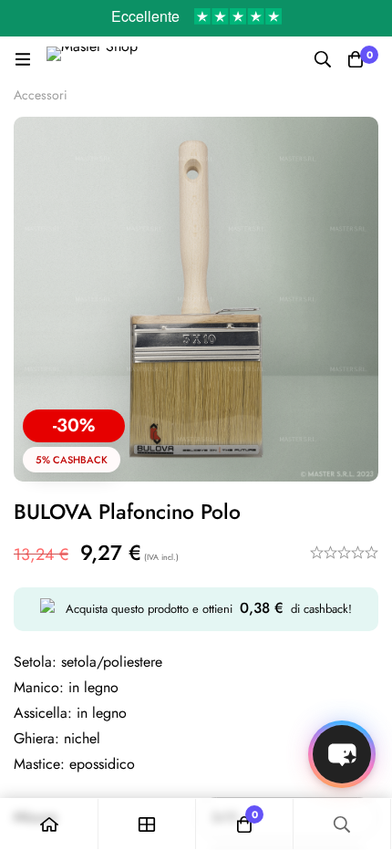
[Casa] (49, 824)
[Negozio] (147, 824)
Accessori (40, 95)
